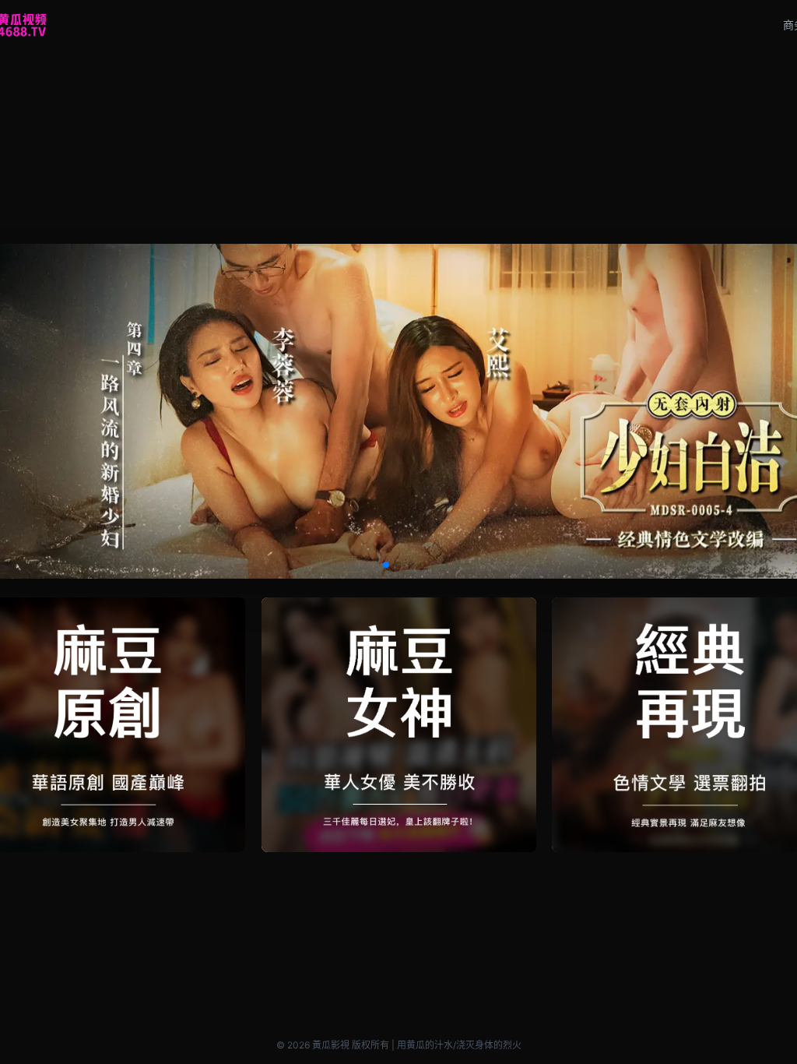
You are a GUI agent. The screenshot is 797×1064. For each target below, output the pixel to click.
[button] (386, 565)
